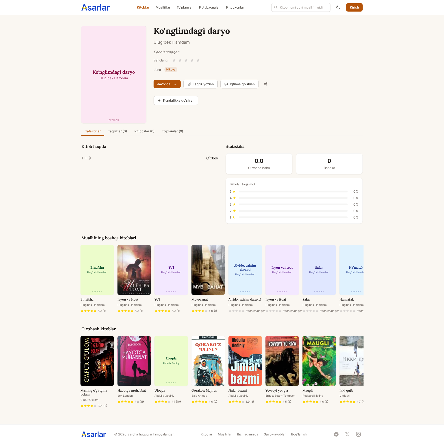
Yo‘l (157, 299)
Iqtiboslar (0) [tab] (144, 131)
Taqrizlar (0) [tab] (117, 131)
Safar (306, 299)
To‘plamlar (185, 7)
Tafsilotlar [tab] (93, 131)
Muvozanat (199, 299)
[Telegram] (336, 434)
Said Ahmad (199, 395)
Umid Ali (344, 395)
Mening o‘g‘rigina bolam (93, 392)
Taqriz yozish (203, 84)
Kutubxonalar (209, 7)
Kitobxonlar (235, 7)
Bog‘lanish (299, 434)
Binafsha (86, 299)
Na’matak (346, 299)
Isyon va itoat (275, 299)
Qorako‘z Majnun (204, 390)
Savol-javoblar (275, 434)
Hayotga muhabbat (131, 390)
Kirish (354, 7)
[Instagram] (358, 434)
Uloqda (159, 390)
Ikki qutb (346, 390)
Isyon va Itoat (128, 299)
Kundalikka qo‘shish (178, 100)
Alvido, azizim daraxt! (244, 299)
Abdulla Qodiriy (164, 395)
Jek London (125, 395)
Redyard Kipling (312, 395)
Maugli (307, 390)
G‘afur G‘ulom (89, 399)
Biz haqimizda (247, 434)
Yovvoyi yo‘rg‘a (276, 390)
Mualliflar (163, 7)
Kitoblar (143, 7)
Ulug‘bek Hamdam (172, 42)
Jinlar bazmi (237, 390)
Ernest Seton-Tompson (280, 395)
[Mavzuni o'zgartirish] (338, 7)
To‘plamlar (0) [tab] (172, 131)
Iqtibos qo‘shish (242, 84)
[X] (347, 434)
